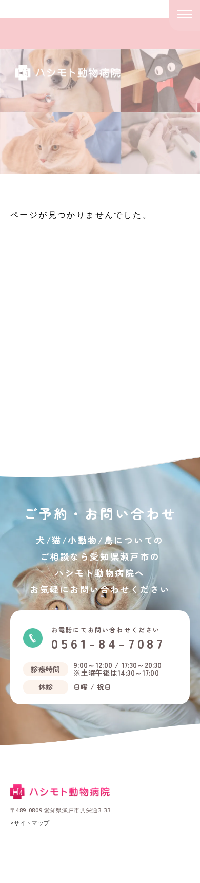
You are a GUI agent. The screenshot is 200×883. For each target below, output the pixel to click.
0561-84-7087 (108, 638)
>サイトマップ (30, 823)
